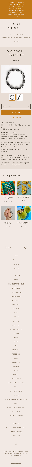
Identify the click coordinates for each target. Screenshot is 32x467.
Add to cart (16, 112)
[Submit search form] (25, 248)
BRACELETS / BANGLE (16, 284)
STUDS (16, 387)
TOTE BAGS (16, 354)
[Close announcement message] (30, 9)
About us (20, 34)
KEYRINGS (16, 304)
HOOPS (16, 374)
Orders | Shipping (16, 431)
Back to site (16, 436)
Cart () (16, 41)
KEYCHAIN (16, 350)
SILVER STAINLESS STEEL (16, 407)
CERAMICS (16, 362)
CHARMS (16, 321)
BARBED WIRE (16, 379)
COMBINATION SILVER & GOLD (16, 399)
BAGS (16, 346)
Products (12, 34)
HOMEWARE (16, 300)
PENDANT (16, 309)
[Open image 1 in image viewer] (16, 79)
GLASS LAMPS (16, 296)
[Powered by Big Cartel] (16, 463)
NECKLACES (16, 276)
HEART (16, 370)
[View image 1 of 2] (12, 97)
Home (16, 256)
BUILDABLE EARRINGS (16, 383)
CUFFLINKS (16, 325)
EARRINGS (16, 288)
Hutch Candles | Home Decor (12, 38)
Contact (27, 38)
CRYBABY (16, 395)
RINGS (16, 280)
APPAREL (16, 317)
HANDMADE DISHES (16, 416)
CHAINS (16, 366)
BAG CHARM (16, 412)
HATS (16, 337)
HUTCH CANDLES (16, 292)
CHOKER (16, 342)
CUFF (16, 313)
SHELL (16, 403)
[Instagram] (16, 443)
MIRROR (16, 358)
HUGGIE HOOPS (16, 391)
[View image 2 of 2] (20, 97)
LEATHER (16, 333)
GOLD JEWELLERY (16, 329)
